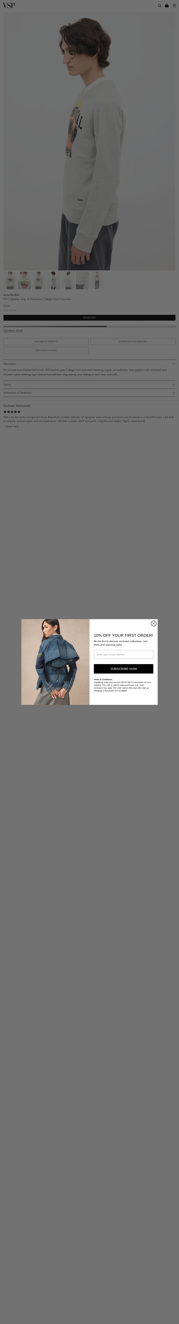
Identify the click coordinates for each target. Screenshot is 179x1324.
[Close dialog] (153, 623)
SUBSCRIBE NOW (123, 669)
